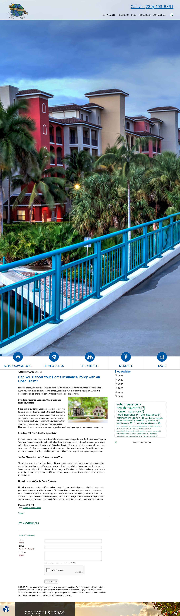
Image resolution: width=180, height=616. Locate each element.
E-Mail (21, 546)
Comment (22, 552)
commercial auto (144, 428)
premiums (119, 428)
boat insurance (123, 423)
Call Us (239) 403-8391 (152, 6)
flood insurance (126, 415)
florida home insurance (139, 434)
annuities (140, 420)
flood (134, 428)
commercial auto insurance (146, 423)
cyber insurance (121, 426)
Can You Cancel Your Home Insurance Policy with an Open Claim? (59, 379)
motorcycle (119, 436)
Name (21, 540)
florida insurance (155, 426)
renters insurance (124, 420)
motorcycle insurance (122, 434)
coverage (152, 434)
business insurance (128, 418)
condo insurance (152, 418)
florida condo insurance (142, 431)
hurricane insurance (149, 436)
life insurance (149, 415)
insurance (156, 431)
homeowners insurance (32, 508)
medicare (152, 420)
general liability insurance (124, 431)
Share (20, 513)
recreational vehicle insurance (138, 426)
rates (127, 428)
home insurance (128, 411)
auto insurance (127, 404)
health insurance (128, 408)
